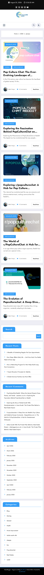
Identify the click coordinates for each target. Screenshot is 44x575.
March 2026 (10, 451)
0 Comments (23, 89)
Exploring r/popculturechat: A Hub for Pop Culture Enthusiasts (21, 186)
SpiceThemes (22, 571)
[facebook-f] (16, 7)
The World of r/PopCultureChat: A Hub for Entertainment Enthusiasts (20, 243)
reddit (8, 560)
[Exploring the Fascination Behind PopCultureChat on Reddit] (22, 108)
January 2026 (10, 461)
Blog (8, 511)
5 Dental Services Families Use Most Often (19, 377)
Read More (36, 89)
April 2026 (10, 446)
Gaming (9, 516)
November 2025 (11, 470)
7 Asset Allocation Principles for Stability (18, 372)
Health (8, 526)
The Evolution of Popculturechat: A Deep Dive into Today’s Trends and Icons (20, 300)
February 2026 (11, 456)
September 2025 (12, 480)
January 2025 (10, 495)
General (7, 67)
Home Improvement (12, 531)
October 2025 (11, 475)
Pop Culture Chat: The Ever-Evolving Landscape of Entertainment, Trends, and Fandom (19, 73)
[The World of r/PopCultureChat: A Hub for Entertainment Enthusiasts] (22, 222)
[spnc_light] (39, 25)
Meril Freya (11, 89)
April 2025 (10, 485)
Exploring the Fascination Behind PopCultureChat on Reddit (19, 130)
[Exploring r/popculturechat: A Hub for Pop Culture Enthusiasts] (22, 165)
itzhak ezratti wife (12, 535)
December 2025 (11, 465)
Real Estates (10, 555)
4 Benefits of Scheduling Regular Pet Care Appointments (23, 352)
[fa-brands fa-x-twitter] (19, 7)
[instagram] (25, 7)
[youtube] (28, 7)
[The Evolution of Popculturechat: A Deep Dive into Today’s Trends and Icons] (22, 278)
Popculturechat (18, 67)
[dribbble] (22, 7)
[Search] (33, 25)
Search (9, 329)
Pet (8, 545)
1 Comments (22, 146)
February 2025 (11, 490)
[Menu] (4, 25)
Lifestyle (9, 540)
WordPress (23, 570)
